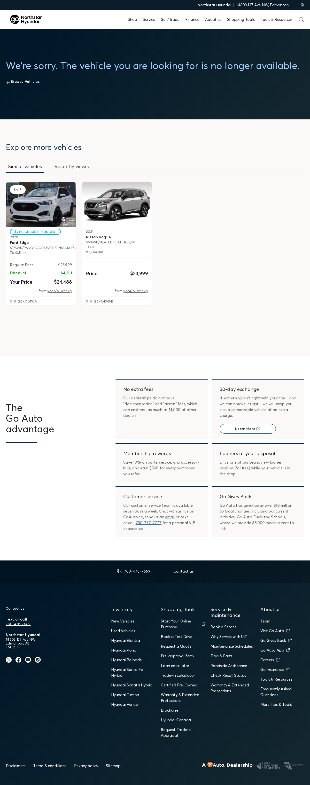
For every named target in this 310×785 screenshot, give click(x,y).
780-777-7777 (149, 522)
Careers (267, 659)
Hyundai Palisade (126, 659)
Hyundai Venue (124, 704)
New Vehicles (122, 621)
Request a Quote (176, 646)
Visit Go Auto (272, 630)
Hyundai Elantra (125, 640)
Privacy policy (86, 765)
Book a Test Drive (176, 636)
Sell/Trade (170, 19)
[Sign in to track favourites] (69, 188)
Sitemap (113, 765)
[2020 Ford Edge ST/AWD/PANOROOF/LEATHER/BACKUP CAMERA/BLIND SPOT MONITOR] (41, 204)
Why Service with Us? (228, 636)
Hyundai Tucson (125, 694)
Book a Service (223, 626)
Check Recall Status (228, 675)
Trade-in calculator (178, 675)
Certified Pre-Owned (179, 685)
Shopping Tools (241, 19)
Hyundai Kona (123, 650)
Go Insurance (272, 669)
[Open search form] (301, 19)
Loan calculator (175, 665)
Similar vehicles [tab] (25, 166)
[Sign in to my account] (302, 5)
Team (265, 621)
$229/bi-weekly (59, 291)
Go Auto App (272, 650)
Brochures (169, 710)
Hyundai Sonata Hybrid (131, 685)
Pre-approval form (177, 655)
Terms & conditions (49, 765)
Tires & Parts (221, 655)
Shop (132, 19)
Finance (192, 19)
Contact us (15, 608)
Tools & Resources (277, 19)
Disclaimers (15, 765)
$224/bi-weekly (135, 291)
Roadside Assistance (228, 665)
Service (149, 19)
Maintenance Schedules (231, 646)
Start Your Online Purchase (176, 624)
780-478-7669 (18, 624)
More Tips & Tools (276, 704)
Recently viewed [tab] (72, 166)
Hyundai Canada (176, 719)
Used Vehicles (123, 630)
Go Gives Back (273, 640)
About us (213, 19)
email (170, 516)
